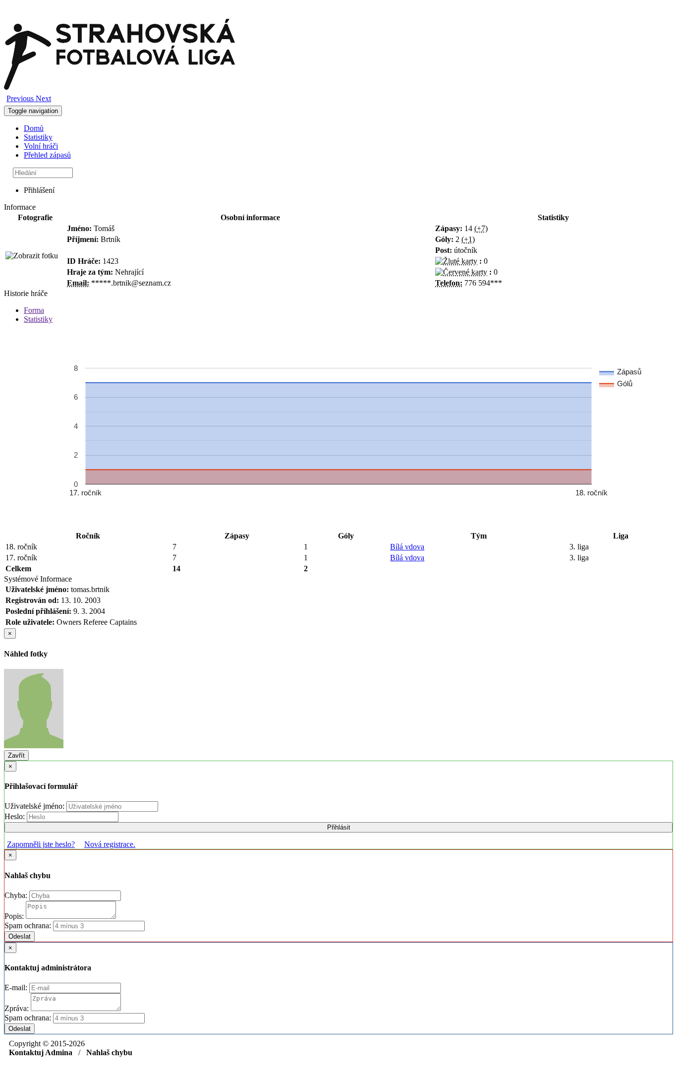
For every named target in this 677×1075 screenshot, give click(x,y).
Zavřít (16, 755)
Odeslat (19, 936)
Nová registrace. (109, 844)
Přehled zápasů (47, 155)
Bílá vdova (407, 546)
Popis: (15, 916)
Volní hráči (41, 146)
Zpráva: (17, 1008)
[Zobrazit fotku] (31, 255)
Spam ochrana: (27, 925)
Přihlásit (338, 827)
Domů (34, 128)
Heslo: (15, 816)
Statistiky (38, 137)
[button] (21, 98)
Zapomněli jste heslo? (41, 844)
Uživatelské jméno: (35, 806)
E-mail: (16, 987)
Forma (34, 310)
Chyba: (16, 895)
